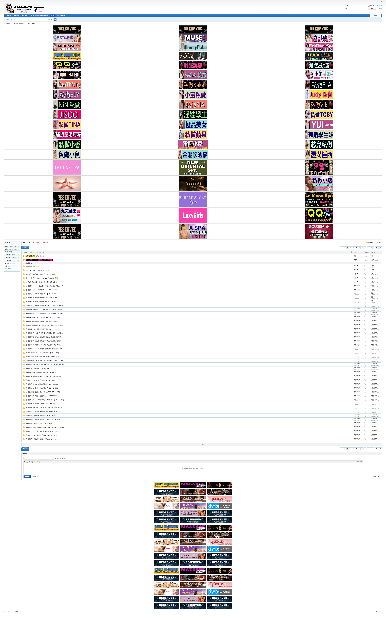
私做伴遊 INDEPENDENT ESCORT (16, 15)
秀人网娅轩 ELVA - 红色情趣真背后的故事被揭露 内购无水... (44, 349)
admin (355, 259)
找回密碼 (379, 6)
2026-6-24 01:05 (375, 333)
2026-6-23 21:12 (375, 412)
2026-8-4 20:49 (374, 282)
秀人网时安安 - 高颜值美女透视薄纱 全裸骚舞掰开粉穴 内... (44, 341)
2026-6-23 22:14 (375, 380)
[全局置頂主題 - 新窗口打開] (24, 256)
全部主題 (25, 252)
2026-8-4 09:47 (374, 302)
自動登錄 (372, 6)
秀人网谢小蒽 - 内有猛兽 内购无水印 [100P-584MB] (42, 321)
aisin (372, 255)
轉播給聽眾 (36, 476)
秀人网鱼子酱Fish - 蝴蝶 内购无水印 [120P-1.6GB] (41, 290)
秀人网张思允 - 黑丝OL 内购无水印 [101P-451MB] (41, 301)
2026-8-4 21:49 (374, 274)
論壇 (52, 15)
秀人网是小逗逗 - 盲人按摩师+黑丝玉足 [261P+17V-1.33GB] (44, 313)
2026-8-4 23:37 (374, 271)
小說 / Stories (8, 268)
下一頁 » (202, 444)
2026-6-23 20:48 (375, 435)
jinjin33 (373, 259)
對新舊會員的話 (30, 256)
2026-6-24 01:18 (375, 306)
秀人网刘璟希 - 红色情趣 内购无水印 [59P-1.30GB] (41, 396)
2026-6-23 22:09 (375, 392)
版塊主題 (28, 263)
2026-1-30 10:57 (375, 260)
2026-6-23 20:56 (375, 424)
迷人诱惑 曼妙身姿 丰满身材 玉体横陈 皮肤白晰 (40, 282)
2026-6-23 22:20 (375, 369)
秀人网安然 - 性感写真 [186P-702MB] (37, 368)
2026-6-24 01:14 (375, 314)
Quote (35, 462)
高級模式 (359, 462)
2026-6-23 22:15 (375, 377)
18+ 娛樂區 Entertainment (19, 23)
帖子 (49, 19)
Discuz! (13, 612)
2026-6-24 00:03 (375, 345)
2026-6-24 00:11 (374, 337)
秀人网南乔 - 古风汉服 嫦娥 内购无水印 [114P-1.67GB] (43, 439)
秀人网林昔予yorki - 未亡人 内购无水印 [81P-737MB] (42, 352)
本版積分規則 (376, 476)
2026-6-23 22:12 (375, 384)
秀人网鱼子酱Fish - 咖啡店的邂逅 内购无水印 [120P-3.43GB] (45, 400)
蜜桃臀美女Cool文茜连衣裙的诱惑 (36, 270)
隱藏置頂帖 (351, 256)
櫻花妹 (372, 285)
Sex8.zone (379, 612)
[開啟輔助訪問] (379, 1)
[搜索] (55, 19)
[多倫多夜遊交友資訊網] (24, 12)
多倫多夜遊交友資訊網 (4, 23)
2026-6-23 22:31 (375, 353)
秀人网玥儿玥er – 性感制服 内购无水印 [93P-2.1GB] (42, 372)
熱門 (34, 252)
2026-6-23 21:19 (375, 400)
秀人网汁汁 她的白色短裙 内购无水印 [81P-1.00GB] (42, 435)
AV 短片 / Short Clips (10, 263)
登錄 (197, 468)
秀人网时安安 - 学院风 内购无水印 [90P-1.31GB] (41, 294)
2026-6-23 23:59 (375, 349)
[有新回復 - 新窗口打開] (24, 267)
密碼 (346, 8)
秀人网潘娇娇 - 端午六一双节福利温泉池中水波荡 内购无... (44, 345)
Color (27, 462)
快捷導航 (375, 15)
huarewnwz (357, 285)
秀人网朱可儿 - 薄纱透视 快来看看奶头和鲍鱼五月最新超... (44, 337)
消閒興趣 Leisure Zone (11, 249)
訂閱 (380, 242)
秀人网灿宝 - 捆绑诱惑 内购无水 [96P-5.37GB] (40, 380)
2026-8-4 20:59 (374, 278)
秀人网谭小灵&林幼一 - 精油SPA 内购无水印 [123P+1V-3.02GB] (45, 407)
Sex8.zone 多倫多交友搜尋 (39, 15)
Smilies (40, 462)
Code (37, 462)
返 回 (343, 248)
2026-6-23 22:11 (374, 388)
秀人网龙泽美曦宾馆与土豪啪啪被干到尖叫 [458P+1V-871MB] (45, 364)
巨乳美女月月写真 (31, 266)
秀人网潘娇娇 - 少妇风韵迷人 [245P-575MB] (39, 423)
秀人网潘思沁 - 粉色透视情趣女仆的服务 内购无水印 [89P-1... (45, 305)
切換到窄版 (381, 1)
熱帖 (37, 252)
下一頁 (378, 248)
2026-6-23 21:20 (375, 396)
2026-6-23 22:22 (375, 365)
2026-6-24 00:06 (375, 341)
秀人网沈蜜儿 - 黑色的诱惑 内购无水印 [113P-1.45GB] (42, 356)
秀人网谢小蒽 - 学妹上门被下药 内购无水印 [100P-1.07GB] (44, 317)
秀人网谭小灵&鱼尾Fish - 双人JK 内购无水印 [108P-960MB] (44, 325)
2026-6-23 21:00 (375, 416)
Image (30, 462)
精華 (40, 252)
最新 (31, 252)
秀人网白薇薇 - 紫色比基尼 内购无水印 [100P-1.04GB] (43, 392)
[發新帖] (25, 247)
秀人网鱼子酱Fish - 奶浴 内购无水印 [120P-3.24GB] (42, 384)
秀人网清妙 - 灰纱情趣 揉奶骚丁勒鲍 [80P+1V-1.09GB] (43, 329)
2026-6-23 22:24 (375, 361)
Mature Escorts (62, 15)
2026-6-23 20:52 (375, 428)
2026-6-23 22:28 (375, 357)
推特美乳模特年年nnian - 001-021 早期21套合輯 (41, 278)
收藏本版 (371, 242)
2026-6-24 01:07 (375, 329)
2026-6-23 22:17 (375, 373)
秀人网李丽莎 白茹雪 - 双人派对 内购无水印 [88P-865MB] (44, 309)
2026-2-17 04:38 (375, 256)
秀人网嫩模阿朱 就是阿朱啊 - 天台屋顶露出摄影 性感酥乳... (44, 333)
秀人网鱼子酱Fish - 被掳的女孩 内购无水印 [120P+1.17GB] (44, 360)
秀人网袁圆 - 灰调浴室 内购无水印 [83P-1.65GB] (41, 415)
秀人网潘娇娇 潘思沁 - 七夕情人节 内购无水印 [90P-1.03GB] (44, 419)
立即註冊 (379, 8)
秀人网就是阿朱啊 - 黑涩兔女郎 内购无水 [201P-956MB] (43, 376)
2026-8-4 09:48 (374, 286)
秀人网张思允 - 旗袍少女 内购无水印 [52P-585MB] (41, 298)
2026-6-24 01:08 (375, 326)
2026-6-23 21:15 (375, 408)
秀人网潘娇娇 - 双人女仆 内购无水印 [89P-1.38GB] (41, 411)
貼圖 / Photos (31, 23)
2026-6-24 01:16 (375, 310)
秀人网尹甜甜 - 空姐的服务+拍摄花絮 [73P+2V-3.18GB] (43, 431)
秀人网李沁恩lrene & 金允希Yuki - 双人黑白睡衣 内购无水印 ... (45, 286)
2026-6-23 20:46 (375, 439)
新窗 (351, 252)
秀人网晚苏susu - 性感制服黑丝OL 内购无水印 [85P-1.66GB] (45, 427)
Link (32, 462)
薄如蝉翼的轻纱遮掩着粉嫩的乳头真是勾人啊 (40, 274)
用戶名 (346, 6)
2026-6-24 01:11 (374, 322)
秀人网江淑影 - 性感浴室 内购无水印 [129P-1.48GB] (42, 388)
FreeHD (356, 265)
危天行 (356, 255)
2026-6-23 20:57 (375, 420)
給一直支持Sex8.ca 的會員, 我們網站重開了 (39, 260)
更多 (43, 252)
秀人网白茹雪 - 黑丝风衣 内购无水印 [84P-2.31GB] (41, 404)
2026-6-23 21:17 (375, 404)
